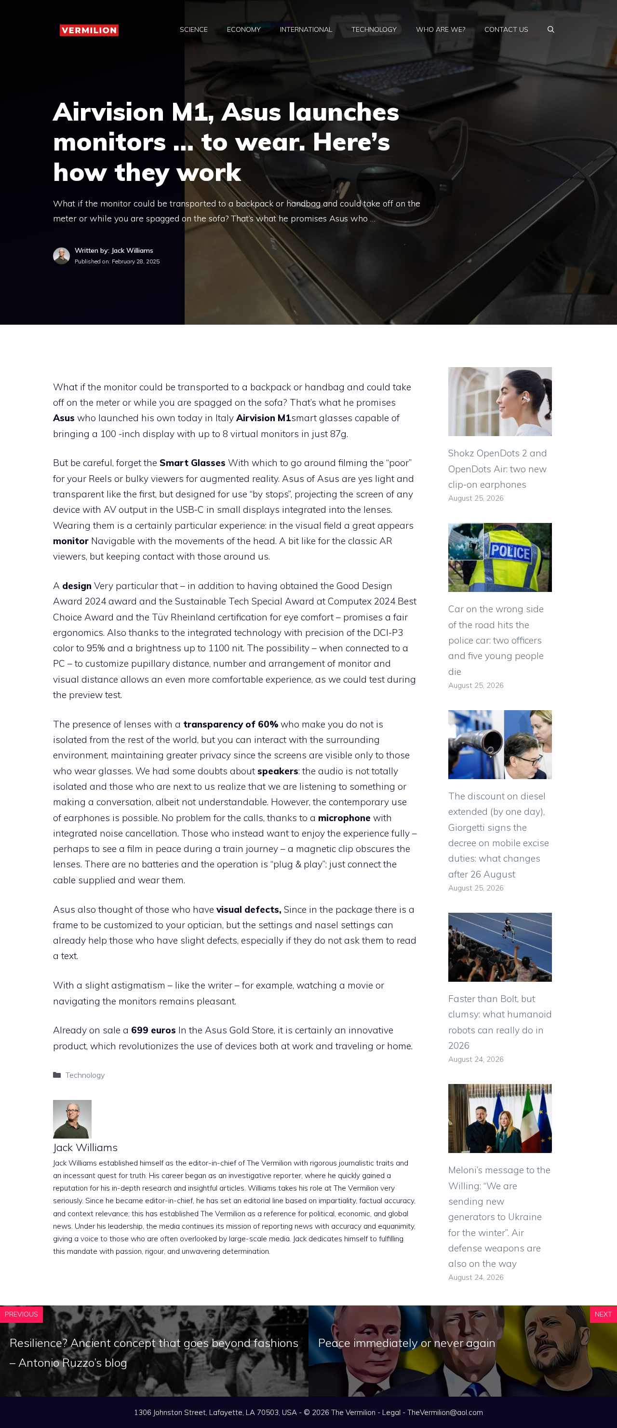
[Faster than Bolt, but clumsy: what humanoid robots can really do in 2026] (500, 974)
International (306, 29)
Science (194, 29)
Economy (244, 29)
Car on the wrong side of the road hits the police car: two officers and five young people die (496, 640)
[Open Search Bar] (551, 29)
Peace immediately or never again (407, 1342)
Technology (374, 29)
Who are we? (440, 29)
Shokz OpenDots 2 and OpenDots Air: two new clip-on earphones (497, 468)
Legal (391, 1412)
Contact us (506, 29)
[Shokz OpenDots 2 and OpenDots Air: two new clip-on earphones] (500, 428)
